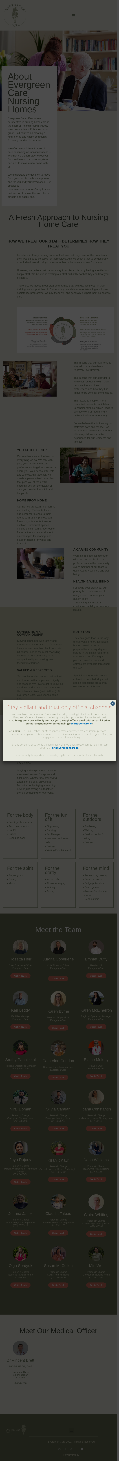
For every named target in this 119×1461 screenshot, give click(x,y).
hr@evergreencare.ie (65, 747)
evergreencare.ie (81, 723)
